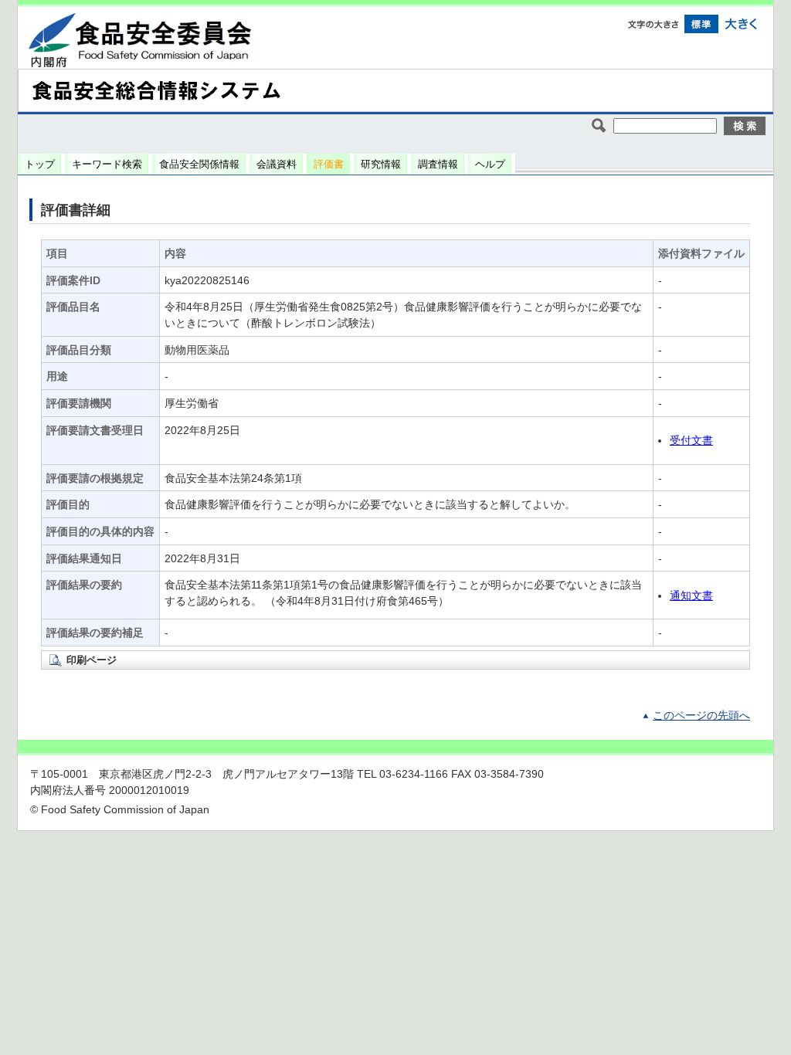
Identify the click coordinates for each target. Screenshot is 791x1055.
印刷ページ (91, 660)
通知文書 (691, 596)
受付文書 (691, 440)
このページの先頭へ (701, 715)
